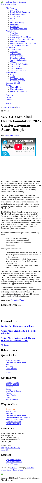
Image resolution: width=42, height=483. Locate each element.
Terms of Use (18, 470)
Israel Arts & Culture (13, 391)
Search (8, 103)
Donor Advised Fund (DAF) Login (23, 43)
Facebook (9, 95)
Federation (9, 135)
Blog (12, 75)
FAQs (12, 18)
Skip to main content (8, 4)
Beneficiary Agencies (18, 14)
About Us (14, 10)
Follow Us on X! (12, 464)
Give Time (14, 33)
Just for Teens (15, 66)
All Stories (5, 345)
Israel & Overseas (16, 56)
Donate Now (11, 409)
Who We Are (10, 8)
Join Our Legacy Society (19, 45)
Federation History (17, 22)
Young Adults (11, 395)
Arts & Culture (15, 54)
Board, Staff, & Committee (20, 12)
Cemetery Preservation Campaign (22, 39)
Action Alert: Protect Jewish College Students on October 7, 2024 (18, 339)
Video (12, 77)
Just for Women (16, 68)
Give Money (15, 35)
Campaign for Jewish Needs (20, 37)
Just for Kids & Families (19, 64)
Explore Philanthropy (13, 424)
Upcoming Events (17, 79)
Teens (8, 397)
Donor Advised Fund (13, 422)
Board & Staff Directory (14, 360)
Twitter (8, 97)
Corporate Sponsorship (18, 29)
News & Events (11, 72)
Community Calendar (18, 81)
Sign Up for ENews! (13, 460)
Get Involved (10, 47)
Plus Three (30, 468)
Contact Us (14, 27)
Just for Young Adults (18, 70)
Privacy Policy (6, 470)
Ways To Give (11, 31)
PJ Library (9, 367)
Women (8, 393)
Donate (8, 85)
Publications (14, 25)
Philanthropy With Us (18, 41)
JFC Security (15, 16)
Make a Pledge (15, 87)
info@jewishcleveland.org (10, 448)
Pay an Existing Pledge (18, 91)
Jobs (12, 20)
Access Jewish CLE (13, 83)
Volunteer (13, 62)
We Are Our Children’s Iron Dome (17, 326)
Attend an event (16, 50)
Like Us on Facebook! (14, 462)
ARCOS (13, 468)
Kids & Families (12, 399)
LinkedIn (9, 99)
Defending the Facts (17, 58)
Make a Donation (16, 89)
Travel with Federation (18, 60)
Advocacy (14, 52)
